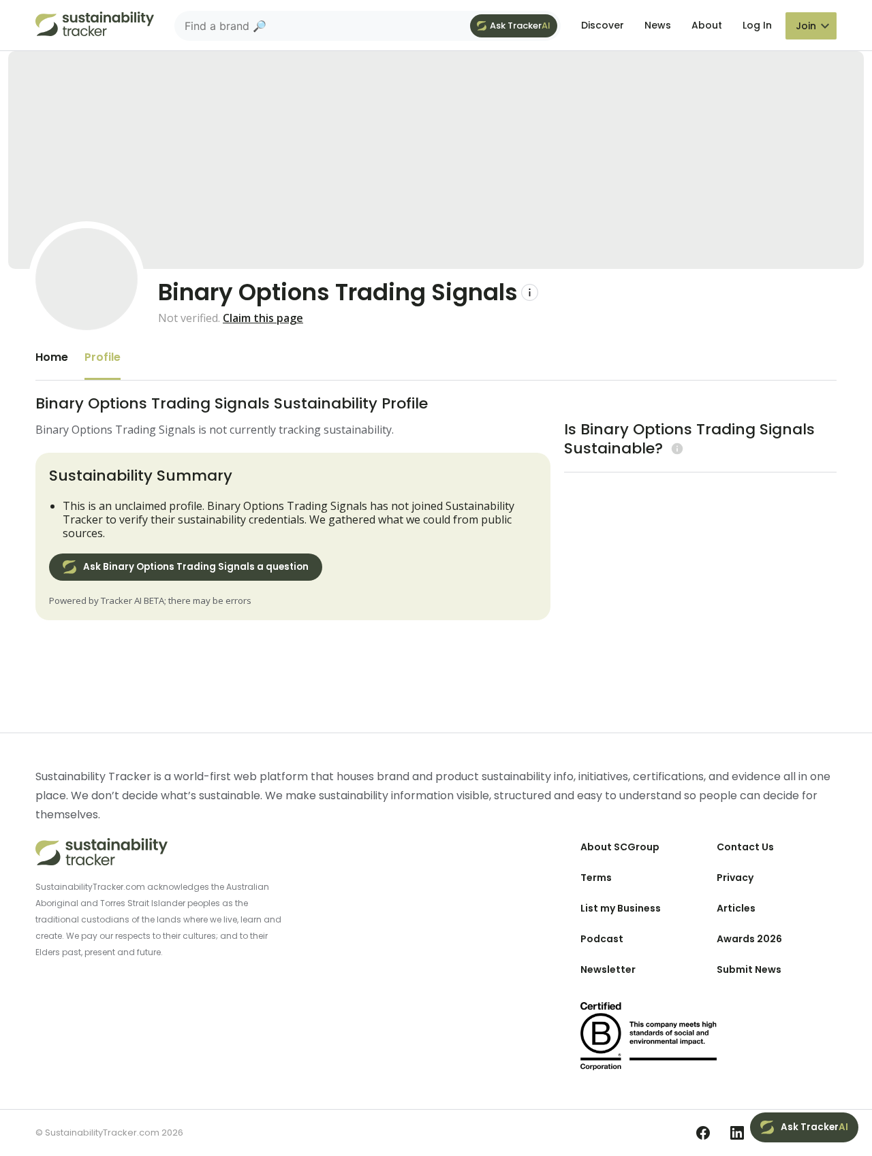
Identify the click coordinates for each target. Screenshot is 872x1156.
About (706, 25)
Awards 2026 (749, 939)
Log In (757, 25)
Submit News (749, 969)
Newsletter (608, 969)
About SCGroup (619, 847)
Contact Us (745, 847)
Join (806, 26)
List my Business (620, 908)
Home (51, 357)
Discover (602, 25)
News (657, 25)
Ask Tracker (520, 25)
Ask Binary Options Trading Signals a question (196, 566)
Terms (596, 877)
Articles (736, 908)
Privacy (735, 877)
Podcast (601, 939)
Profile (102, 357)
